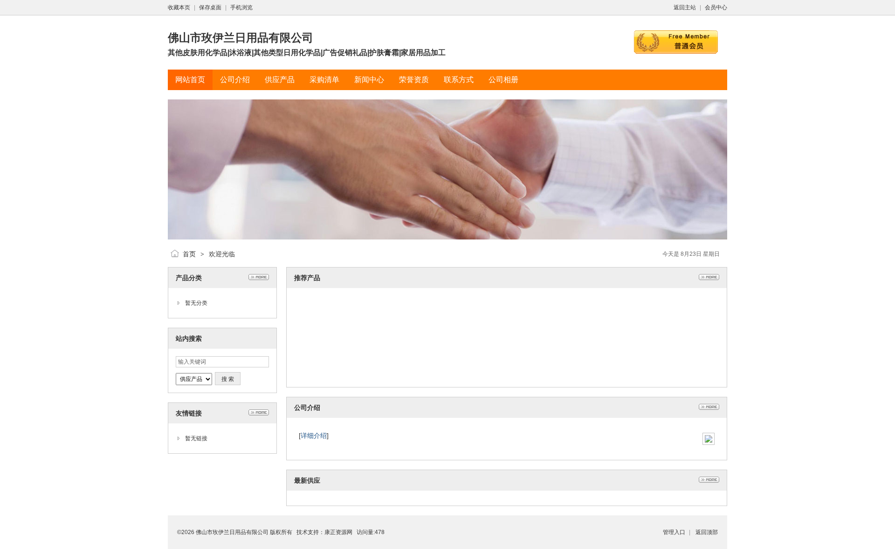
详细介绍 (314, 435)
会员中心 (716, 7)
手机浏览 (241, 7)
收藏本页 (179, 7)
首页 (189, 254)
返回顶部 (706, 532)
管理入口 (674, 532)
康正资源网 (338, 532)
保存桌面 (210, 7)
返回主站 (685, 7)
